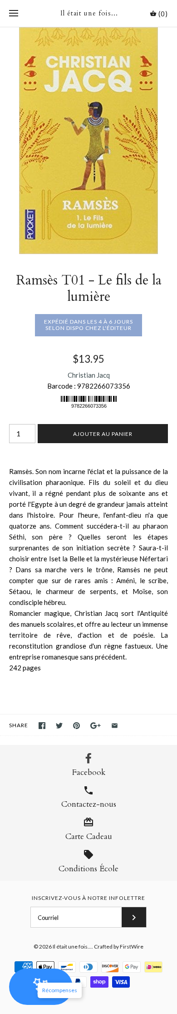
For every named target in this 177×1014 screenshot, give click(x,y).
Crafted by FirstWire (118, 946)
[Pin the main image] (76, 725)
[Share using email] (114, 725)
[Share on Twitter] (59, 725)
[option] (88, 140)
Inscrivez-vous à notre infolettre (88, 897)
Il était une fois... (72, 946)
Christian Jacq (89, 375)
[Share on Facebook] (42, 725)
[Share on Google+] (95, 725)
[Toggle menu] (13, 13)
